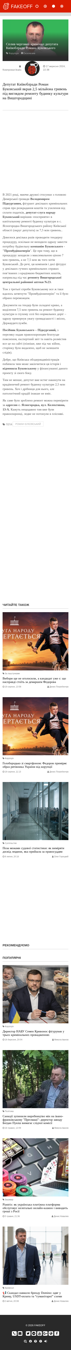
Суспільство (11, 843)
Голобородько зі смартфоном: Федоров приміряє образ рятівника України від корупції (35, 764)
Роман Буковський (28, 424)
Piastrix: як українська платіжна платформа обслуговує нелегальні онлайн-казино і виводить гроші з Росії (35, 1208)
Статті (56, 6)
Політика (9, 1111)
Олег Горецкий (61, 856)
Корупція (14, 53)
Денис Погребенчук (58, 687)
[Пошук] (25, 1341)
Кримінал (9, 1288)
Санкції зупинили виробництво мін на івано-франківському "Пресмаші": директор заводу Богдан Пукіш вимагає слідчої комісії (33, 1119)
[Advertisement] (35, 151)
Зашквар (9, 1199)
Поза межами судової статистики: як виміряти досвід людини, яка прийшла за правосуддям (33, 849)
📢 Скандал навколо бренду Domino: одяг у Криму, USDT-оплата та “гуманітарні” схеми (32, 1294)
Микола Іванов (61, 1039)
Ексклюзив (29, 53)
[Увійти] (45, 1341)
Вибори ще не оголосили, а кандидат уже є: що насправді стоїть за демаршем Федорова (34, 680)
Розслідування (64, 6)
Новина (39, 6)
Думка (48, 6)
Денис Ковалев (61, 1216)
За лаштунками (12, 673)
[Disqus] (35, 555)
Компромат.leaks (12, 69)
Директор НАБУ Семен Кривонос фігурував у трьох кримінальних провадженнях (33, 1033)
